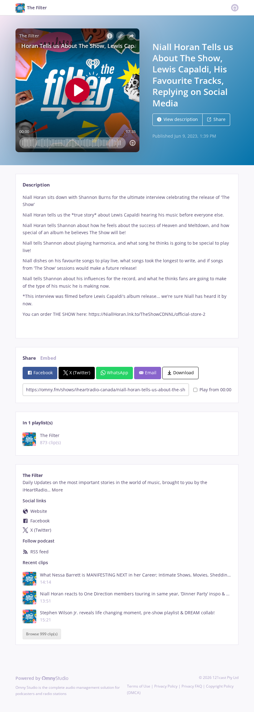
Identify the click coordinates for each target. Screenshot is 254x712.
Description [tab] (36, 185)
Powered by (28, 678)
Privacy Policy (165, 686)
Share (219, 119)
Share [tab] (29, 358)
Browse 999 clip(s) (42, 634)
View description (181, 119)
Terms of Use (138, 686)
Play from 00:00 (215, 389)
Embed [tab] (48, 358)
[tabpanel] (127, 261)
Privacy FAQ (192, 686)
